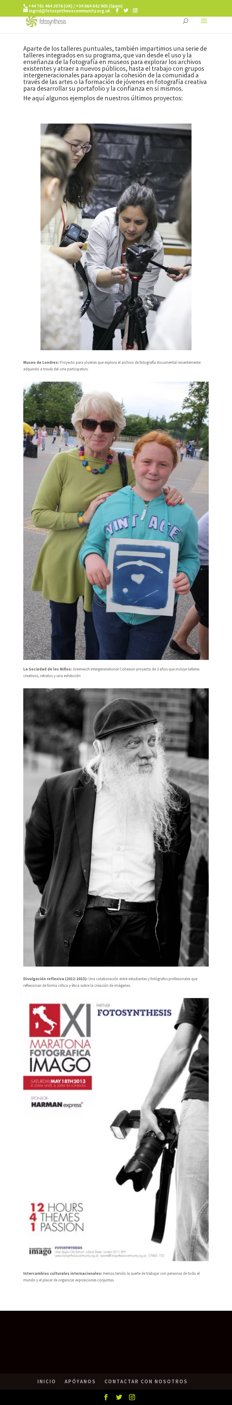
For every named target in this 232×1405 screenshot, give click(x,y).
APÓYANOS (80, 1381)
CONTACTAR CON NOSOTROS (146, 1381)
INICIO (46, 1381)
